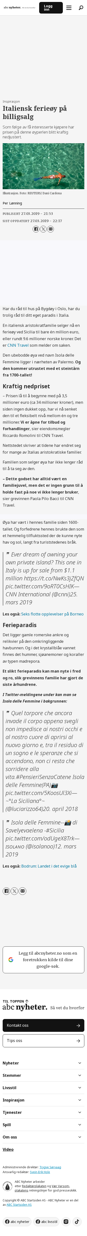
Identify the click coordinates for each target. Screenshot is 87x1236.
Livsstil (9, 1087)
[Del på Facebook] (36, 229)
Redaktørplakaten (34, 1186)
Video (8, 1149)
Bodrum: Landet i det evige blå (49, 866)
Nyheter (11, 1063)
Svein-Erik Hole (40, 1172)
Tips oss (14, 1040)
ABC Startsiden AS (19, 1205)
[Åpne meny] (69, 8)
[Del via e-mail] (50, 229)
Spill (7, 1124)
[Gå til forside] (19, 7)
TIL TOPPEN (13, 1001)
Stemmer (12, 1075)
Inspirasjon (13, 1100)
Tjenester (12, 1112)
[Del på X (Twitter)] (43, 229)
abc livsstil (49, 1221)
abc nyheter (20, 1221)
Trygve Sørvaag (50, 1167)
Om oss (10, 1137)
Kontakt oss (18, 1025)
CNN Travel (18, 345)
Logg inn (48, 8)
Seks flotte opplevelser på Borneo (52, 614)
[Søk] (81, 7)
